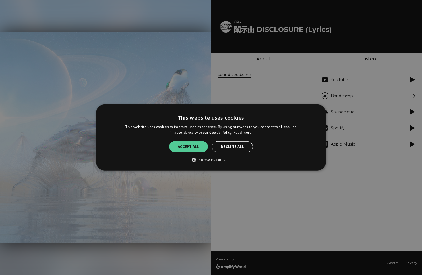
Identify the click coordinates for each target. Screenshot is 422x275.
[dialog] (211, 137)
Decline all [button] (232, 146)
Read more (242, 132)
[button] (211, 159)
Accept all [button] (188, 146)
